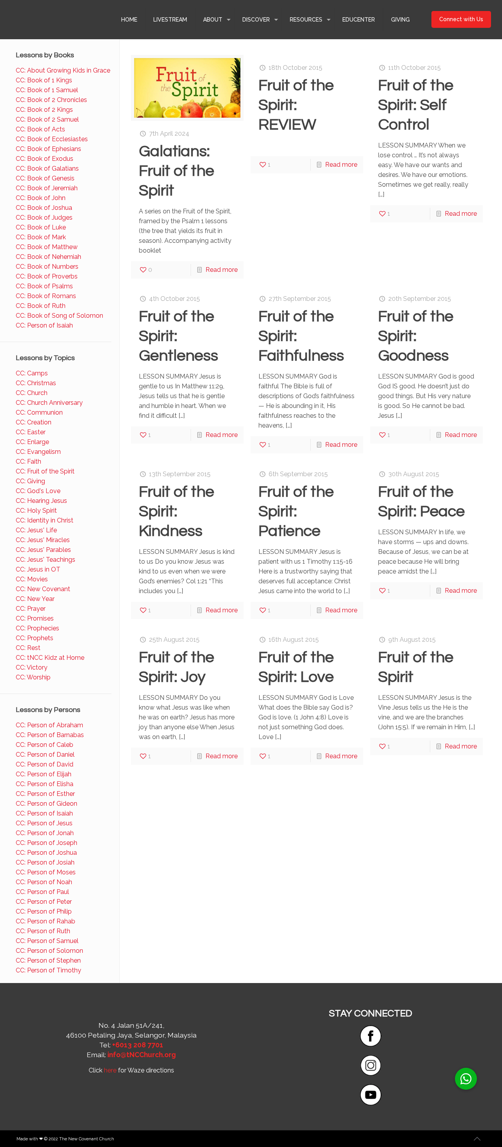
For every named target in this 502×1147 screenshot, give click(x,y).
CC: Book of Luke (41, 227)
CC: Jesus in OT (38, 569)
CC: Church (31, 393)
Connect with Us (461, 19)
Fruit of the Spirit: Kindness (176, 511)
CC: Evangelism (38, 451)
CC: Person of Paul (42, 892)
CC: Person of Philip (44, 911)
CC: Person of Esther (45, 793)
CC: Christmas (36, 383)
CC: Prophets (34, 638)
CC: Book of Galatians (47, 168)
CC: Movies (32, 579)
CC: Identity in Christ (44, 520)
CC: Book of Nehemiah (48, 256)
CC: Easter (30, 432)
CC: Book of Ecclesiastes (52, 139)
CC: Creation (33, 422)
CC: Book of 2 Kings (44, 109)
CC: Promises (35, 618)
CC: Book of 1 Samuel (47, 90)
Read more (222, 269)
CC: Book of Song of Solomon (59, 315)
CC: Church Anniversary (49, 402)
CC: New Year (35, 599)
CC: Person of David (44, 764)
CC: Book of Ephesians (48, 149)
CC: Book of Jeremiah (47, 188)
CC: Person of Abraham (49, 725)
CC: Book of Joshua (44, 207)
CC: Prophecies (37, 628)
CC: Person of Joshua (46, 852)
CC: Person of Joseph (46, 843)
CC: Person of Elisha (44, 784)
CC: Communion (39, 412)
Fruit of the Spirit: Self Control (415, 105)
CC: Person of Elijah (43, 774)
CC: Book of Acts (40, 129)
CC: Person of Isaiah (44, 325)
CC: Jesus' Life (36, 530)
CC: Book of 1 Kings (44, 80)
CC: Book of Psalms (44, 286)
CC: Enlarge (32, 442)
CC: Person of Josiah (45, 862)
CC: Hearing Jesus (41, 500)
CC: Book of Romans (46, 296)
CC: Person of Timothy (48, 970)
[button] (466, 1079)
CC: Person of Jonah (45, 833)
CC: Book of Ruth (40, 306)
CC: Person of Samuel (47, 941)
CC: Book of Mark (41, 237)
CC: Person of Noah (44, 882)
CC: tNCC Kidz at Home (50, 657)
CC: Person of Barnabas (50, 735)
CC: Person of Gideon (46, 803)
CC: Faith (28, 461)
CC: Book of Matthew (47, 247)
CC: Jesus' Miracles (43, 540)
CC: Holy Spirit (36, 510)
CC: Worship (33, 677)
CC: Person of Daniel (45, 754)
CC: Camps (32, 373)
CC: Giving (30, 481)
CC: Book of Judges (44, 217)
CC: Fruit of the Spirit (45, 471)
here (110, 1070)
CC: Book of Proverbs (47, 276)
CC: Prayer (30, 608)
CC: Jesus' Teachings (45, 559)
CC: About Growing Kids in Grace (63, 70)
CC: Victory (31, 667)
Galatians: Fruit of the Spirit (176, 170)
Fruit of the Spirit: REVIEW (296, 105)
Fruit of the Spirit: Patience (296, 511)
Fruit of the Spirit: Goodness (415, 336)
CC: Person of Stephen (48, 960)
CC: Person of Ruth (43, 931)
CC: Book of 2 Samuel (47, 119)
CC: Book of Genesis (45, 178)
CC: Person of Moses (46, 872)
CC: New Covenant (43, 589)
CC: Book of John (40, 198)
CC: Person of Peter (44, 901)
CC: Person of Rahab (45, 921)
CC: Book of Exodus (44, 158)
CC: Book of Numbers (47, 266)
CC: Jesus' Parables (43, 549)
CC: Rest (28, 648)
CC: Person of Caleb (44, 744)
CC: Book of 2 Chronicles (51, 100)
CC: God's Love (38, 491)
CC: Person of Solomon (49, 950)
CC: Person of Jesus (44, 823)
